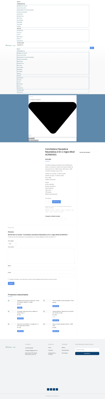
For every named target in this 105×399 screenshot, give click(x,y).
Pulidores (20, 20)
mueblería (56, 211)
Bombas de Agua (22, 6)
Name (10, 265)
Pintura (19, 18)
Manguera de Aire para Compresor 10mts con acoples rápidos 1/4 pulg (28, 301)
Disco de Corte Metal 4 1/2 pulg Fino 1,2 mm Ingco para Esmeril (28, 324)
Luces (18, 34)
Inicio (18, 1)
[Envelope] (57, 389)
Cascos (19, 32)
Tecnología (20, 43)
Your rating (11, 241)
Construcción (21, 8)
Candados (20, 30)
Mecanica (20, 36)
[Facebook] (47, 219)
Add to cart (56, 201)
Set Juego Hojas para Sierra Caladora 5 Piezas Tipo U (27, 312)
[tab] (11, 227)
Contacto (20, 45)
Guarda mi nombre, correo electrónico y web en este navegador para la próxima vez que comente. (33, 279)
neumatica (61, 211)
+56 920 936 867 (29, 348)
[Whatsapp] (54, 389)
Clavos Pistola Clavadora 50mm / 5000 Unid (62, 324)
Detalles (20, 307)
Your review (11, 247)
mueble (51, 211)
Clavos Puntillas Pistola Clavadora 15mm (63, 300)
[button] (53, 47)
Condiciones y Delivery (52, 353)
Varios (19, 26)
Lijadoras (20, 14)
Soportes (20, 41)
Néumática (20, 16)
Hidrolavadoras (22, 12)
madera (47, 211)
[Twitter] (55, 219)
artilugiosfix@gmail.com (31, 350)
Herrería (19, 22)
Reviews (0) (11, 227)
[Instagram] (51, 389)
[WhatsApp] (51, 219)
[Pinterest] (59, 219)
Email (9, 272)
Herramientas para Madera (25, 10)
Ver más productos (33, 140)
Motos (19, 28)
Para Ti (19, 38)
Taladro (19, 24)
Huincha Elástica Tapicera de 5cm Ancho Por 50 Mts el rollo (63, 312)
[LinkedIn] (64, 219)
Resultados (31, 138)
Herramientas (21, 4)
